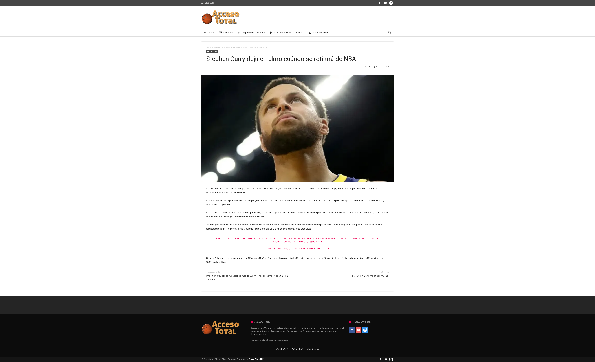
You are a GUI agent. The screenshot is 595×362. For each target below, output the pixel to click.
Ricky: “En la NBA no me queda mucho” (369, 274)
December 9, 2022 (321, 248)
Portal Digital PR (256, 359)
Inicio (208, 47)
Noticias (217, 47)
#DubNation (280, 241)
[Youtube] (385, 3)
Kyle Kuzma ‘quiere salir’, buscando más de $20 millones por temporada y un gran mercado (247, 275)
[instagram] (391, 3)
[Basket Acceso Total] (220, 10)
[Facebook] (379, 3)
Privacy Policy (298, 349)
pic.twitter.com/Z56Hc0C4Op (305, 241)
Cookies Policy (283, 349)
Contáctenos (313, 349)
